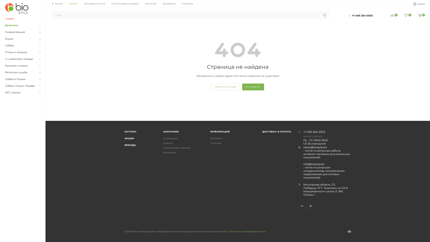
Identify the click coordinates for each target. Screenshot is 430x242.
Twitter (310, 206)
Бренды (130, 145)
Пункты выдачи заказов (176, 147)
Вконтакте (302, 206)
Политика (216, 143)
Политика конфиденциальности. (247, 231)
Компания (171, 131)
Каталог (131, 131)
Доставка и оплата (276, 131)
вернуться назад (225, 87)
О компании (170, 138)
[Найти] (324, 15)
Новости (168, 143)
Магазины (216, 138)
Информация (220, 131)
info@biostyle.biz (314, 164)
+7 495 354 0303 (362, 15)
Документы (169, 152)
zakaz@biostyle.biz (315, 147)
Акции (129, 138)
